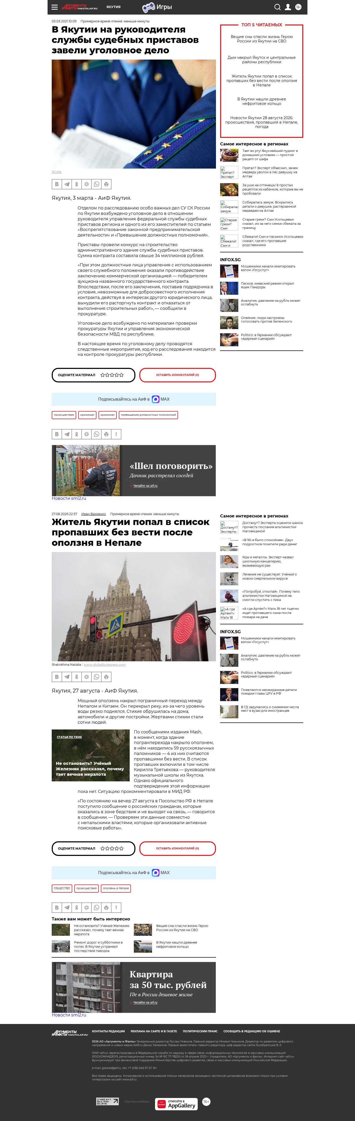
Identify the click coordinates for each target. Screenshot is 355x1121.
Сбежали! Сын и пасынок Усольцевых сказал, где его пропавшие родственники (272, 241)
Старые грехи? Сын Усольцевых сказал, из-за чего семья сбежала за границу (271, 223)
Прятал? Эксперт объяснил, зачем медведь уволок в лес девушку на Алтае (270, 172)
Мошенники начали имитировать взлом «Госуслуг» (268, 268)
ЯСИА (56, 172)
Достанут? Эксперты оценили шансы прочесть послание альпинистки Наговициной (272, 527)
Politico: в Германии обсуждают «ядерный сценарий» (266, 337)
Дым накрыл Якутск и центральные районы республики (262, 59)
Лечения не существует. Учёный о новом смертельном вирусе (269, 576)
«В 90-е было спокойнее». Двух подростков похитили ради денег (269, 542)
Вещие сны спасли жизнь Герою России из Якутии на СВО (262, 39)
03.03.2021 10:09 (64, 21)
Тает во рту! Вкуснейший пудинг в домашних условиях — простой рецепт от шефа (270, 155)
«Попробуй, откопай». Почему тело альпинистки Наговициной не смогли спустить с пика (271, 596)
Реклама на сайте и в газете (154, 1031)
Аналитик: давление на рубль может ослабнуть (270, 302)
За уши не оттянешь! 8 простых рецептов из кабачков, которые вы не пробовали (272, 189)
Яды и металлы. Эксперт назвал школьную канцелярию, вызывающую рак (268, 561)
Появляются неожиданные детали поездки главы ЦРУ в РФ (269, 691)
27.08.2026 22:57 (64, 514)
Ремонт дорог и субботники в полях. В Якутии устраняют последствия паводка (98, 946)
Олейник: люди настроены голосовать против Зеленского (266, 319)
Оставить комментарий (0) (177, 375)
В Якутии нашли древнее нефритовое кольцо (261, 101)
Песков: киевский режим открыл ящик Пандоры (267, 285)
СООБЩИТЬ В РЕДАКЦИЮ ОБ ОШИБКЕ (251, 1031)
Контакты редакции (108, 1031)
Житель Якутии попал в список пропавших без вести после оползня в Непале (261, 80)
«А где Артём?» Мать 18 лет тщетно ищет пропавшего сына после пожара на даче (270, 613)
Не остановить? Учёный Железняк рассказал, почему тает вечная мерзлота (101, 930)
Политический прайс (200, 1031)
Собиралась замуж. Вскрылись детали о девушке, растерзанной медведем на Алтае (269, 206)
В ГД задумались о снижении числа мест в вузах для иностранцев (270, 709)
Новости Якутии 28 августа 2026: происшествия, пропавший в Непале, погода (261, 122)
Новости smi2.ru (69, 498)
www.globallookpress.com (105, 665)
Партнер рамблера (136, 1101)
